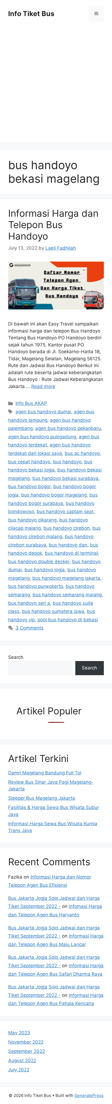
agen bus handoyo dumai (43, 411)
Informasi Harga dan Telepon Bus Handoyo (53, 224)
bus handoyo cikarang (32, 520)
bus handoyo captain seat (65, 511)
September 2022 (26, 1051)
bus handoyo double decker (38, 561)
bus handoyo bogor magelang (54, 495)
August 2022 (22, 1060)
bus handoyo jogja (44, 569)
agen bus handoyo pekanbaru (68, 428)
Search (15, 657)
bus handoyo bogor (29, 486)
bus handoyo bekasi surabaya (65, 478)
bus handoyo (67, 461)
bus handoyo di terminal (71, 553)
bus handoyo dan (68, 545)
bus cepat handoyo (29, 461)
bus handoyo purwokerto (35, 586)
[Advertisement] (56, 86)
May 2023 (19, 1032)
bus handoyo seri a (29, 603)
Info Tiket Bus (31, 14)
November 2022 (25, 1042)
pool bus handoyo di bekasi (68, 619)
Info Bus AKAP (31, 403)
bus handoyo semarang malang (67, 594)
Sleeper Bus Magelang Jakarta (41, 798)
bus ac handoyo (82, 453)
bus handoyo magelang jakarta (66, 578)
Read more (43, 386)
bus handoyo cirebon (66, 528)
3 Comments (29, 628)
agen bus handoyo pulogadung (42, 436)
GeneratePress (89, 1095)
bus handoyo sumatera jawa (53, 611)
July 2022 (18, 1069)
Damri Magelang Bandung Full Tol (44, 773)
